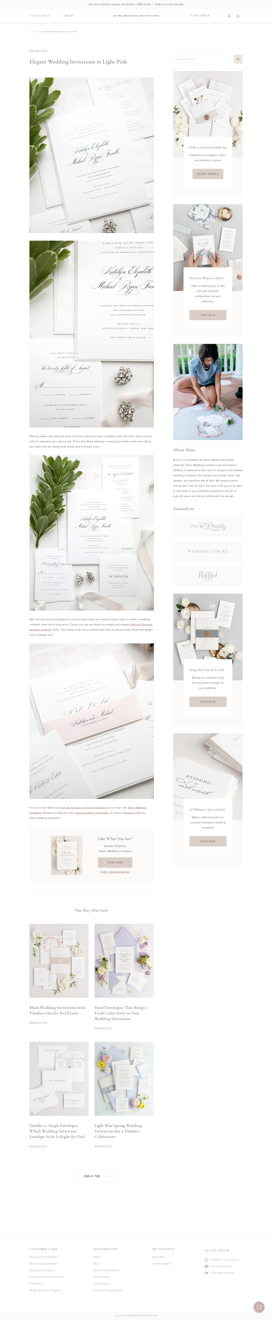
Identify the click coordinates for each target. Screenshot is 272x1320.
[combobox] (201, 59)
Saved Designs (161, 1264)
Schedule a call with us (225, 1260)
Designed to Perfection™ (44, 1257)
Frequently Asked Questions (46, 1277)
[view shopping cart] (238, 15)
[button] (259, 1307)
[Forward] (108, 1176)
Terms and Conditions (106, 1270)
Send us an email (221, 1266)
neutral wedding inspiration (91, 813)
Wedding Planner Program (45, 1290)
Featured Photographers (108, 1290)
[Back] (74, 1176)
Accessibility (100, 1284)
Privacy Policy (101, 1277)
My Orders (158, 1257)
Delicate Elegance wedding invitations (83, 808)
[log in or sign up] (229, 15)
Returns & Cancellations (43, 1264)
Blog (96, 1264)
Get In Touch (217, 1250)
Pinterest (128, 813)
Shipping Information (42, 1270)
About (97, 1257)
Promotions (36, 1284)
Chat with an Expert (223, 1273)
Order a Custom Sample (115, 872)
